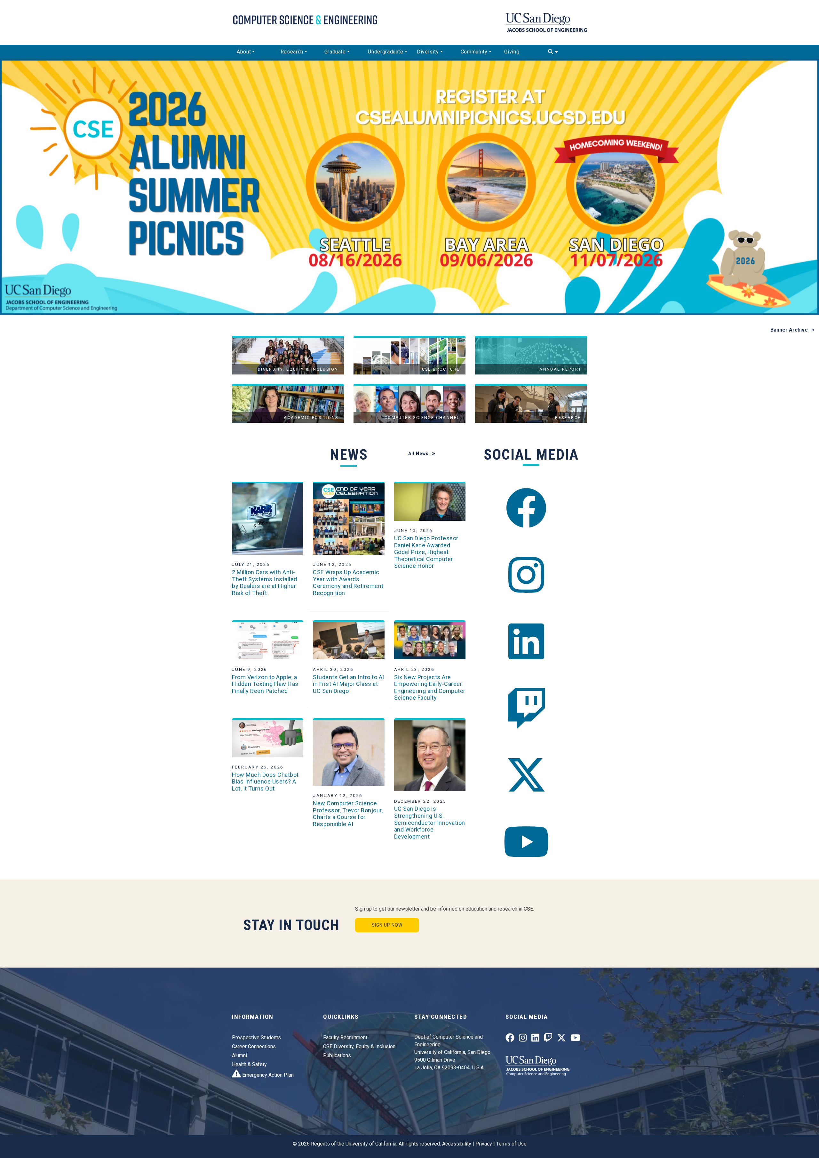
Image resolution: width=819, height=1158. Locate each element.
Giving (511, 52)
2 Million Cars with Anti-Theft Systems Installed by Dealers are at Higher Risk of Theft (264, 582)
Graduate (335, 52)
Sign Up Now (387, 925)
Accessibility (456, 1144)
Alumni (239, 1055)
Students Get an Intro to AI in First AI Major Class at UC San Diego (348, 684)
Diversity (428, 52)
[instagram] (526, 575)
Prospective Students (256, 1037)
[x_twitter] (526, 775)
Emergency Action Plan (267, 1075)
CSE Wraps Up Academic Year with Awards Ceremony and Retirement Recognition (348, 582)
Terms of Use (511, 1144)
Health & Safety (249, 1064)
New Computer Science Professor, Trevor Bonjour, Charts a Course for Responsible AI (348, 813)
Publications (337, 1055)
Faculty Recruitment (345, 1037)
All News (418, 453)
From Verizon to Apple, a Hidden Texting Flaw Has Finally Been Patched (265, 684)
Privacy (483, 1144)
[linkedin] (526, 642)
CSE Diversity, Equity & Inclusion (359, 1046)
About (244, 52)
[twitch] (526, 708)
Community (474, 52)
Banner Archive (789, 330)
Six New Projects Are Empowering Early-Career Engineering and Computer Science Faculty (429, 687)
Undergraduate (385, 52)
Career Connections (254, 1046)
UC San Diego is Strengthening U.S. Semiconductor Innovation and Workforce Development (429, 822)
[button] (61, 187)
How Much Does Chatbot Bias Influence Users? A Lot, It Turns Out (265, 781)
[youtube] (526, 842)
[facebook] (526, 508)
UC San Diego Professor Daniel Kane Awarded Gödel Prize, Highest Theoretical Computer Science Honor (426, 552)
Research (292, 52)
